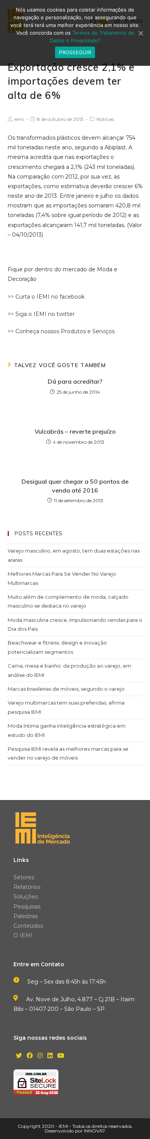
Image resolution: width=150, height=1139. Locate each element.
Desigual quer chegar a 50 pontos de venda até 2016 (75, 486)
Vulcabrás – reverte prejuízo (75, 431)
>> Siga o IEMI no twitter (41, 314)
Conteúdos (28, 925)
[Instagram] (40, 1056)
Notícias (105, 119)
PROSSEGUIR (75, 52)
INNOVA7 (94, 1131)
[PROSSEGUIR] (140, 33)
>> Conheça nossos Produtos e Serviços (61, 331)
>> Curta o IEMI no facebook (46, 296)
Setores (23, 877)
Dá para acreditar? (75, 381)
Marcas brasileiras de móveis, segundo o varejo (66, 689)
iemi (19, 119)
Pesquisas (26, 906)
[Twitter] (19, 1056)
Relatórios (26, 886)
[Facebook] (30, 1056)
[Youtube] (60, 1056)
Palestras (25, 916)
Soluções (25, 896)
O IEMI (23, 935)
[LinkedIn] (50, 1056)
